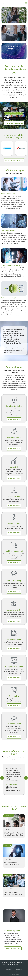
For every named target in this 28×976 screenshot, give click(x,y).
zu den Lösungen (8, 19)
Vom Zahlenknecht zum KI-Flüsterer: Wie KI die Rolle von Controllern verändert (12, 865)
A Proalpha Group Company (10, 964)
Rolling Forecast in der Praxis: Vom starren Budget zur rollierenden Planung (14, 835)
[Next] (26, 778)
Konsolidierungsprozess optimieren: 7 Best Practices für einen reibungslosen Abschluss (13, 894)
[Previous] (2, 778)
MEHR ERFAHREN (7, 55)
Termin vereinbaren (13, 948)
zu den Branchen (8, 37)
